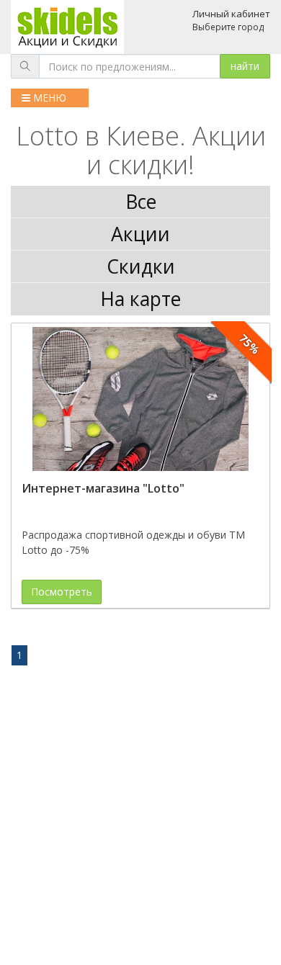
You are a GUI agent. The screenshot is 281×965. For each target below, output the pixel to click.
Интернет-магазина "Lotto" (103, 488)
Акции (140, 234)
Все (140, 202)
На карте (140, 299)
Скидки (141, 266)
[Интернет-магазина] (140, 399)
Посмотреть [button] (61, 591)
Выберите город (228, 27)
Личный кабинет (231, 13)
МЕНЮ (48, 97)
